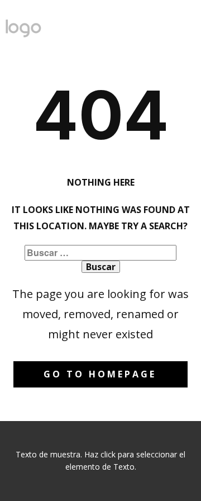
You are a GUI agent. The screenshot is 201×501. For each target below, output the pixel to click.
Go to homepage (100, 374)
